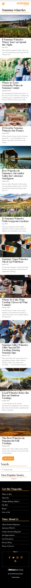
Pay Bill (5, 505)
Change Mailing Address (10, 501)
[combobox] (15, 470)
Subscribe (5, 498)
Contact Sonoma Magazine (11, 531)
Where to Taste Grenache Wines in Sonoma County (12, 85)
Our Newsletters (7, 539)
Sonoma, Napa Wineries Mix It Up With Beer (15, 260)
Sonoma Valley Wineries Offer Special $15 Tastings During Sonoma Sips (15, 349)
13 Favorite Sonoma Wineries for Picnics (13, 129)
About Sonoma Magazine (11, 524)
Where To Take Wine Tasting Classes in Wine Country (15, 302)
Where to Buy (7, 494)
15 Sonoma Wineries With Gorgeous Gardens (15, 219)
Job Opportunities (8, 535)
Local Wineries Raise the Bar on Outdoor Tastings (15, 395)
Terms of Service (8, 546)
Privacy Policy (7, 542)
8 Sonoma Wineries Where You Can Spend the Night (14, 42)
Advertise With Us (8, 528)
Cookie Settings (16, 577)
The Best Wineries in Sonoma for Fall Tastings (13, 441)
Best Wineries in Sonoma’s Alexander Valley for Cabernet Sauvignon (13, 174)
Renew (4, 508)
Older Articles (8, 458)
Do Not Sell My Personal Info (15, 574)
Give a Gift (6, 512)
